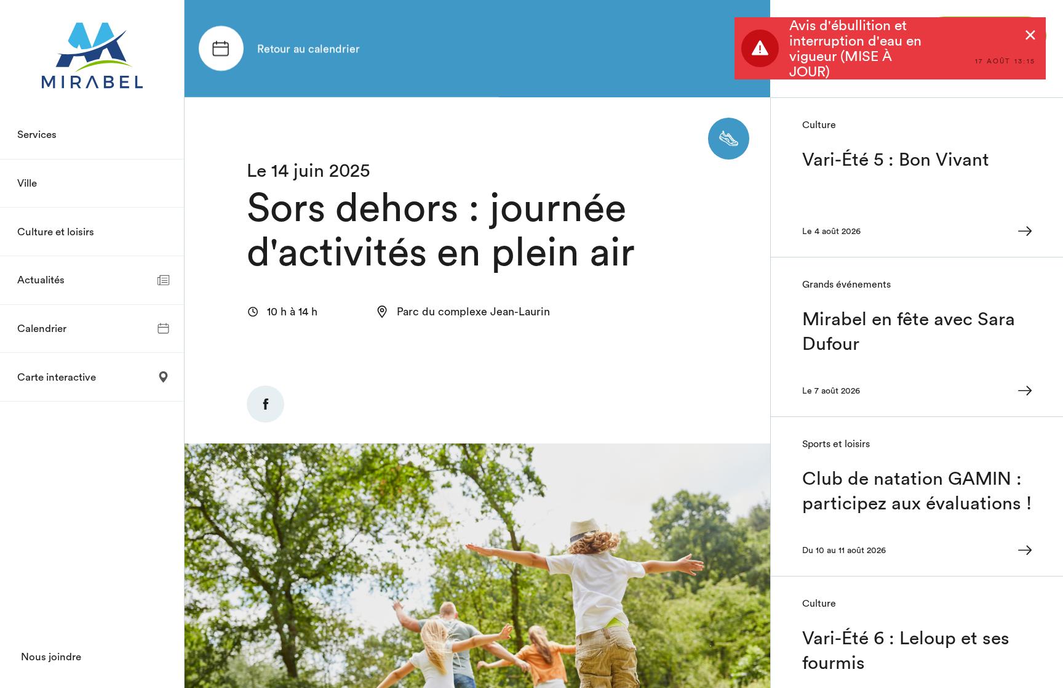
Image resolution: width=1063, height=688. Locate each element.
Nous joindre (51, 656)
